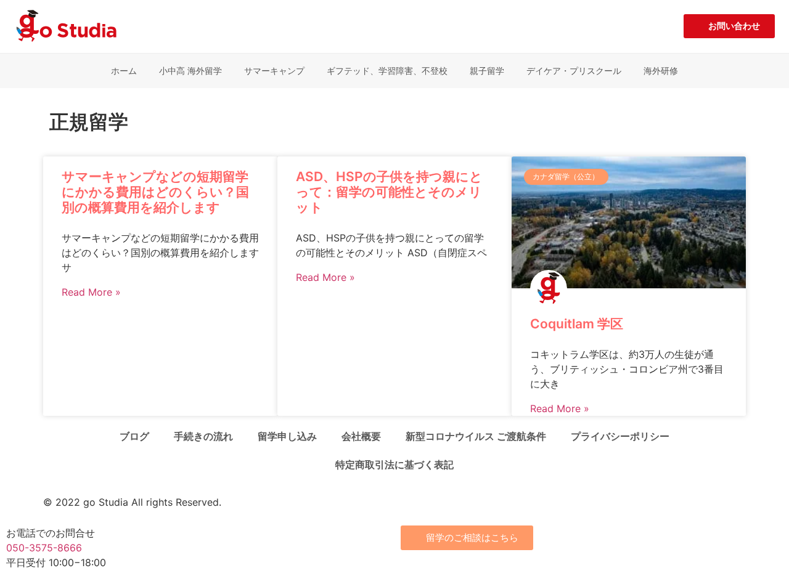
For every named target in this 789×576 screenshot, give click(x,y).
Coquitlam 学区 (576, 323)
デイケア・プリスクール (573, 70)
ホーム (124, 70)
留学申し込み (287, 436)
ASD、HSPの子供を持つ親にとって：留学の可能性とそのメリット (389, 192)
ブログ (134, 436)
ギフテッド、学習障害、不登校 (387, 70)
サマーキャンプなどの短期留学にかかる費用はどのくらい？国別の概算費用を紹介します (155, 192)
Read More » (91, 292)
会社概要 (361, 436)
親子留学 (487, 70)
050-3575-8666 (44, 548)
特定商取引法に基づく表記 (394, 464)
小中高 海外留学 (190, 70)
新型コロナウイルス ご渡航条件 (476, 436)
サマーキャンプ (274, 70)
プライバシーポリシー (620, 436)
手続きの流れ (203, 436)
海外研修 (661, 70)
